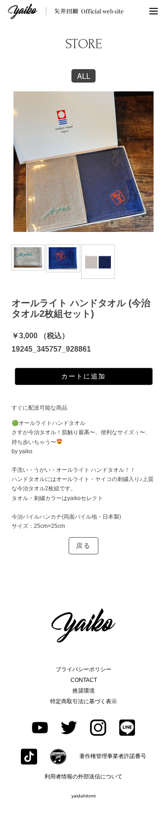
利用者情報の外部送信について (83, 776)
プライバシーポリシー (83, 669)
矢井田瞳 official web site (66, 11)
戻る (83, 545)
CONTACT (84, 680)
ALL (83, 76)
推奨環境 (83, 691)
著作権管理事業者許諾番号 (112, 756)
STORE (83, 43)
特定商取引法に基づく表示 (83, 701)
